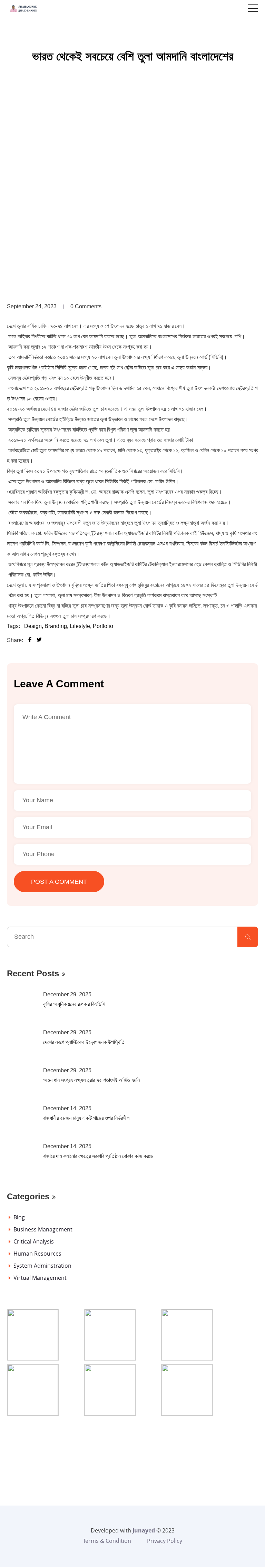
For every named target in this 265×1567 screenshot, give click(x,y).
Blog (19, 1217)
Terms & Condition (107, 1541)
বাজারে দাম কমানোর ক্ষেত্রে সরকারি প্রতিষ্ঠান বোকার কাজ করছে (98, 1156)
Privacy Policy (164, 1541)
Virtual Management (40, 1277)
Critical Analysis (33, 1241)
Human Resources (37, 1253)
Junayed (143, 1530)
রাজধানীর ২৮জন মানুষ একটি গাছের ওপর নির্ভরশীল (86, 1118)
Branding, (56, 626)
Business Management (42, 1229)
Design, (33, 626)
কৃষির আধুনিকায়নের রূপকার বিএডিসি (74, 1004)
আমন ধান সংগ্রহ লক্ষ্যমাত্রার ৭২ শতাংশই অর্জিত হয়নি (91, 1080)
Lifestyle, (80, 626)
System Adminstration (42, 1265)
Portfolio (103, 626)
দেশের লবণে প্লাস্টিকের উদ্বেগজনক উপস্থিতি (84, 1042)
